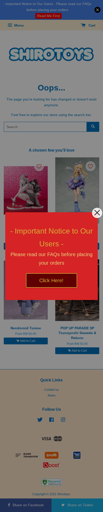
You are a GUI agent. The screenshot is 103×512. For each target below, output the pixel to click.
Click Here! (51, 280)
